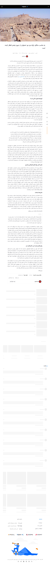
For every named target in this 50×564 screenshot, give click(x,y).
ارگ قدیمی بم (21, 76)
